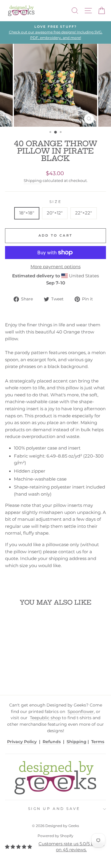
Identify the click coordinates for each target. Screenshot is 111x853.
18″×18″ (26, 213)
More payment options (55, 266)
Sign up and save (54, 809)
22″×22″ (83, 213)
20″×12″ (55, 213)
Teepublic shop (45, 717)
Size (55, 202)
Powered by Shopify (55, 836)
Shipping (33, 180)
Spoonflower (80, 711)
